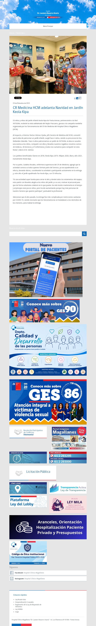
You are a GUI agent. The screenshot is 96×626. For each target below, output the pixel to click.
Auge (17, 612)
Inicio (11, 33)
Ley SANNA (19, 609)
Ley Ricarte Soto (20, 600)
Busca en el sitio (17, 228)
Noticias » (20, 33)
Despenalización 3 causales (24, 602)
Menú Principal (48, 26)
